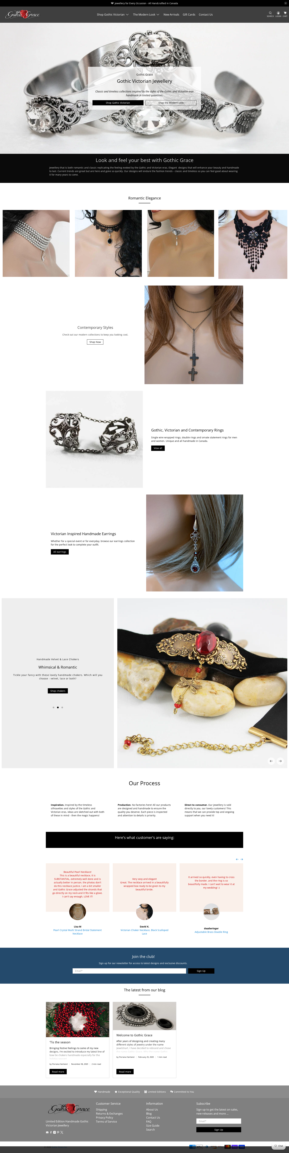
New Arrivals (171, 14)
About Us (152, 1109)
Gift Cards (189, 14)
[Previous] (271, 761)
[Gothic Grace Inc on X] (61, 1133)
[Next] (280, 761)
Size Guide (152, 1125)
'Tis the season (60, 1042)
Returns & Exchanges (109, 1113)
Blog (149, 1113)
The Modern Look (144, 14)
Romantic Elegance (144, 197)
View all (158, 448)
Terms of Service (106, 1121)
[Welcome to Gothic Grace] (144, 1016)
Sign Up (201, 970)
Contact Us (206, 14)
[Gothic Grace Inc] (23, 14)
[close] (285, 3)
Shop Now (95, 342)
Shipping (101, 1109)
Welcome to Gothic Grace (134, 1035)
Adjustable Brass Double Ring (211, 932)
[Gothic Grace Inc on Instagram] (54, 1133)
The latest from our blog (144, 989)
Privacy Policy (104, 1117)
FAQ (148, 1121)
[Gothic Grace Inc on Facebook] (51, 1133)
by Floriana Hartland (59, 1064)
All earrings (59, 551)
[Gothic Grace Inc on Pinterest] (58, 1133)
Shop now (57, 696)
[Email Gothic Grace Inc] (47, 1133)
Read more (58, 1071)
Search (150, 1129)
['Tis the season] (77, 1019)
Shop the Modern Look (171, 102)
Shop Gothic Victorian (111, 14)
